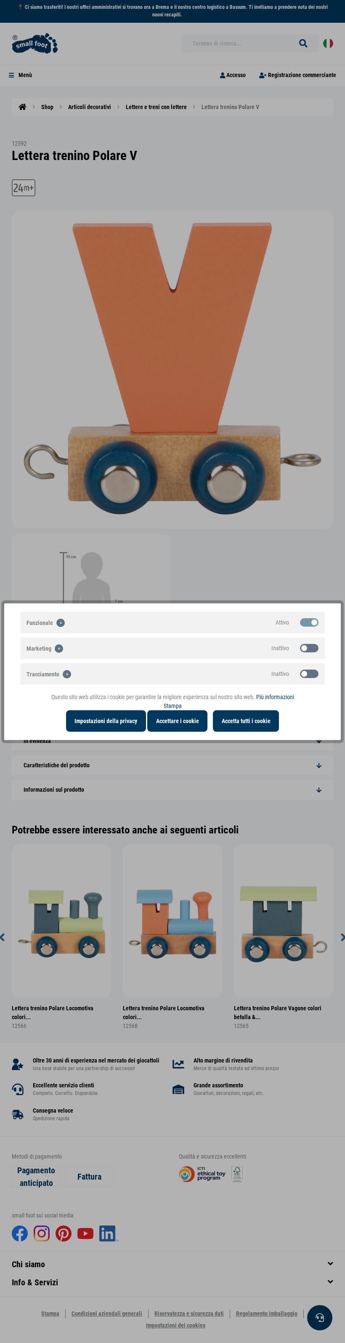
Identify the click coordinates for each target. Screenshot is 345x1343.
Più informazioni (275, 696)
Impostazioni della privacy (105, 720)
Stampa (173, 705)
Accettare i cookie (177, 720)
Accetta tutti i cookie (246, 720)
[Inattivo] (309, 647)
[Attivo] (309, 622)
